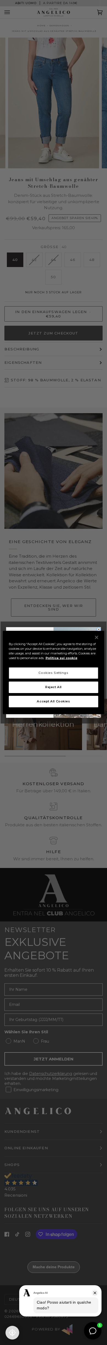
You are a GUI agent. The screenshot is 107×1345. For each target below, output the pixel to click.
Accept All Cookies (53, 701)
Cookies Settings (53, 673)
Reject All (53, 687)
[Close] (97, 637)
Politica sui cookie (61, 658)
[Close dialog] (99, 630)
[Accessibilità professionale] (12, 1333)
